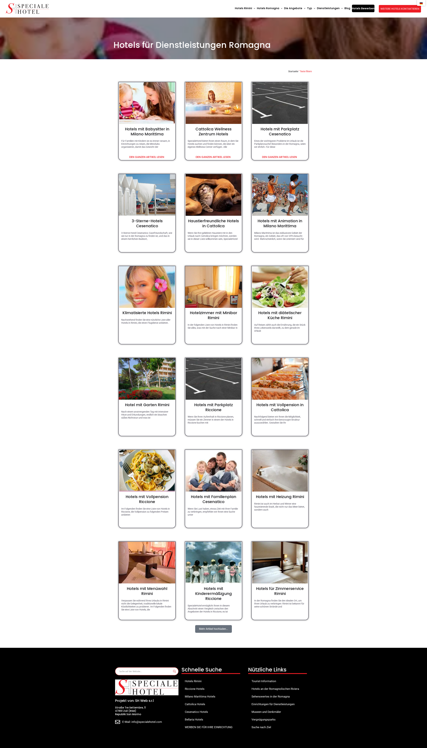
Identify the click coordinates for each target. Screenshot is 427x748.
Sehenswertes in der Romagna (271, 696)
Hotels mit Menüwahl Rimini (147, 591)
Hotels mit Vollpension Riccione (147, 499)
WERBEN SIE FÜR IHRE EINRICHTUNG (209, 727)
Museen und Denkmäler (266, 711)
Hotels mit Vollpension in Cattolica (280, 407)
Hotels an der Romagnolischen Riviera (275, 688)
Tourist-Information (264, 681)
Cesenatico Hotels (196, 711)
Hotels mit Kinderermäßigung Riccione (213, 593)
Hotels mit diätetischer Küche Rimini (280, 315)
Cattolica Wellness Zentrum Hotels (213, 131)
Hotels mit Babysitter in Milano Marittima (147, 131)
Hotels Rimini (193, 681)
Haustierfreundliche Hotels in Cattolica (213, 223)
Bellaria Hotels (194, 719)
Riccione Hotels (194, 688)
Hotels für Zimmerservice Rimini (280, 591)
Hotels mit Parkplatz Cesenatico (280, 131)
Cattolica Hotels (195, 704)
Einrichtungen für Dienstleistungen (273, 704)
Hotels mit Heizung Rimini (280, 496)
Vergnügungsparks (264, 719)
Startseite (293, 71)
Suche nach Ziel (261, 727)
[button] (253, 8)
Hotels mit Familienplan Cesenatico (213, 499)
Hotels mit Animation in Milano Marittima (280, 223)
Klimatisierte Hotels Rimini (147, 312)
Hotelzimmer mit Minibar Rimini (213, 315)
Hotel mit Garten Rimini (147, 405)
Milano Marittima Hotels (200, 696)
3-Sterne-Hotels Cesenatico (147, 223)
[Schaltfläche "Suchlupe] (174, 671)
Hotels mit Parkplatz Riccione (213, 407)
